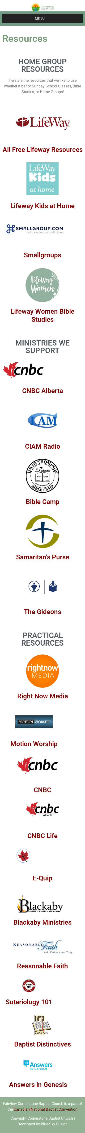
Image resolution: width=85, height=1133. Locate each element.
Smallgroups (42, 255)
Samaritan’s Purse (42, 557)
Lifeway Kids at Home (42, 206)
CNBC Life (42, 836)
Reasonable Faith (42, 966)
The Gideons (42, 612)
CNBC (42, 790)
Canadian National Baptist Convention (45, 1109)
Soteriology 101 (29, 1002)
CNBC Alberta (42, 391)
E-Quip (42, 878)
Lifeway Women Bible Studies (42, 315)
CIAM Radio (42, 446)
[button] (40, 18)
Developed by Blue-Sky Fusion (42, 1124)
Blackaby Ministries (42, 922)
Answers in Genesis (38, 1085)
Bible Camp (43, 502)
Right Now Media (42, 696)
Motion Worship (34, 744)
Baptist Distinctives (42, 1044)
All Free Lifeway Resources (43, 150)
